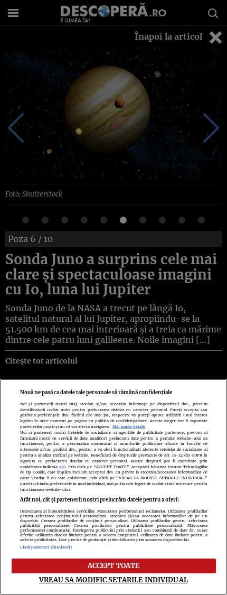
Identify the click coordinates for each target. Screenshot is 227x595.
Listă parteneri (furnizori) (46, 547)
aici (62, 466)
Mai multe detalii (129, 426)
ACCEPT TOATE (114, 565)
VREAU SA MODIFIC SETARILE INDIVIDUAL (113, 579)
